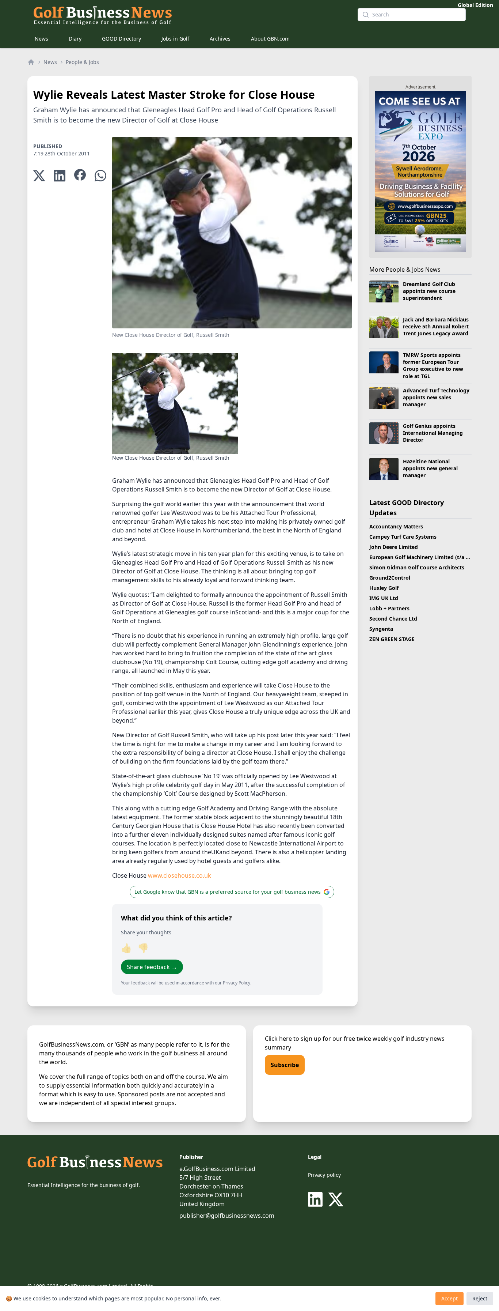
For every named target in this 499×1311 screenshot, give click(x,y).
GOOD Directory (121, 38)
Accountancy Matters (396, 526)
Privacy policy (324, 1174)
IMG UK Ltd (383, 598)
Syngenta (381, 628)
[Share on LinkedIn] (59, 175)
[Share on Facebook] (80, 175)
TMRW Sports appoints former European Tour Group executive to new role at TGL (433, 365)
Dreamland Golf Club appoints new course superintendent (429, 291)
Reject (479, 1298)
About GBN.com (270, 38)
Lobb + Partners (389, 608)
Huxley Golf (384, 587)
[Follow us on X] (335, 1199)
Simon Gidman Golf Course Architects (416, 567)
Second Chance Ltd (393, 618)
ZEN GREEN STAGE (392, 639)
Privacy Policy (236, 983)
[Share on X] (39, 175)
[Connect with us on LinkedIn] (316, 1199)
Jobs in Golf (175, 38)
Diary (75, 38)
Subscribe (285, 1065)
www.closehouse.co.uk (179, 875)
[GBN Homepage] (189, 14)
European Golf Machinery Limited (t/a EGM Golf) (430, 557)
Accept (449, 1298)
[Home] (31, 62)
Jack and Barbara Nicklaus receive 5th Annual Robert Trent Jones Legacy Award (436, 326)
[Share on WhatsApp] (100, 175)
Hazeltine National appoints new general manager (430, 468)
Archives (220, 38)
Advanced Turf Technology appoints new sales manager (436, 397)
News (41, 38)
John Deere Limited (393, 546)
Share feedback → (152, 967)
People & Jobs (82, 62)
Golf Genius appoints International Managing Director (433, 433)
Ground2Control (389, 577)
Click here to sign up (293, 1039)
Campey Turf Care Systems (403, 536)
